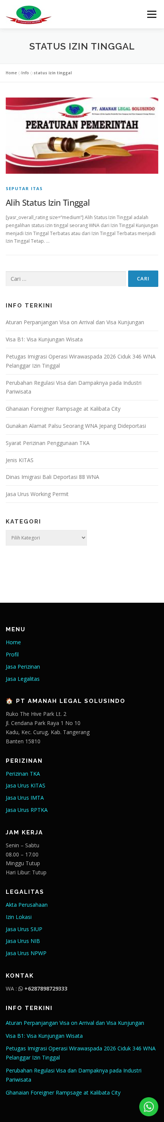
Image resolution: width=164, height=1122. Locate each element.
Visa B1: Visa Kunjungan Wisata (44, 339)
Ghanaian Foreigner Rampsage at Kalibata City (63, 408)
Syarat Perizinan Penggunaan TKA (48, 443)
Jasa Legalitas (23, 678)
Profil (12, 654)
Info (25, 72)
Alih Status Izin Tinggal (48, 202)
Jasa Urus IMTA (25, 797)
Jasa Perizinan (23, 666)
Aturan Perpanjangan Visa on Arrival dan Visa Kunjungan (75, 322)
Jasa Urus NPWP (26, 953)
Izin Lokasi (19, 916)
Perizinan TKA (23, 773)
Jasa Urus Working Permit (37, 494)
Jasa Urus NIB (23, 940)
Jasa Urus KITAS (25, 785)
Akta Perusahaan (27, 904)
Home (11, 72)
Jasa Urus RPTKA (27, 809)
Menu (151, 14)
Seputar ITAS (24, 188)
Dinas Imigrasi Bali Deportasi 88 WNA (52, 476)
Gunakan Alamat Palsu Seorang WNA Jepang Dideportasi (76, 425)
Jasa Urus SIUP (24, 929)
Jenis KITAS (20, 460)
